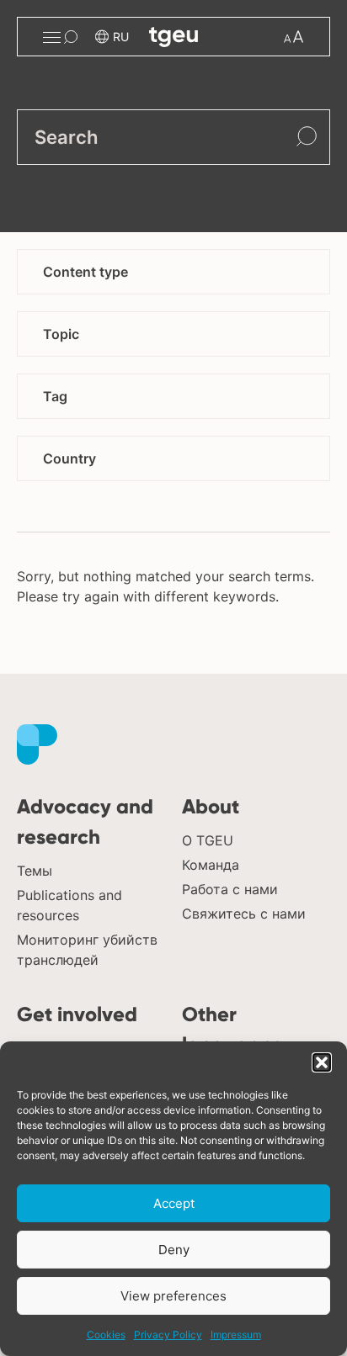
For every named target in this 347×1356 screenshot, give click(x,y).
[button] (321, 1062)
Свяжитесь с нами (244, 913)
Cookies (106, 1334)
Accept (174, 1203)
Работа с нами (230, 889)
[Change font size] (293, 36)
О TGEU (207, 840)
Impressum (236, 1334)
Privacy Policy (168, 1334)
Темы (34, 870)
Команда (210, 864)
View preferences (173, 1296)
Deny (174, 1250)
